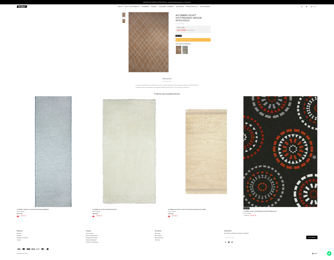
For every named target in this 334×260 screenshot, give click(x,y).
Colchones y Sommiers (166, 6)
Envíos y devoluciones (92, 235)
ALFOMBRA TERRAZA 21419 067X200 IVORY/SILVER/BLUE (33, 209)
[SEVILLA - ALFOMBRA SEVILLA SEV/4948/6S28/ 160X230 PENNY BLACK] (280, 151)
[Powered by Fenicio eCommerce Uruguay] (314, 253)
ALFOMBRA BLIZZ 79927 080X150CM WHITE (104, 209)
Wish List (157, 240)
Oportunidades (205, 6)
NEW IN (120, 6)
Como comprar (90, 233)
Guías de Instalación (91, 240)
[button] (20, 2)
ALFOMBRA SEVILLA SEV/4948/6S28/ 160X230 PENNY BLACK (260, 211)
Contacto (19, 235)
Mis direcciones (159, 237)
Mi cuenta (157, 233)
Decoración (180, 6)
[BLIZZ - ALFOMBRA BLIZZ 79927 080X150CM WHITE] (129, 151)
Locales (19, 240)
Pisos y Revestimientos (132, 6)
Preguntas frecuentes (91, 237)
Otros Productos (192, 6)
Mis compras (158, 235)
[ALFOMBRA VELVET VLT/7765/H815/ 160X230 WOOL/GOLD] (179, 49)
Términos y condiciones (92, 242)
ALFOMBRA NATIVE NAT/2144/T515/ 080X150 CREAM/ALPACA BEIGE (187, 209)
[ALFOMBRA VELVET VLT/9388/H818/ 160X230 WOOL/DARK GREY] (185, 49)
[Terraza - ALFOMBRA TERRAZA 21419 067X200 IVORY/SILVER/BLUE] (54, 151)
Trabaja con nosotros (22, 237)
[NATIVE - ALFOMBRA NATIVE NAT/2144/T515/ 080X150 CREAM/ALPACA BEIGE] (205, 151)
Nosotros (19, 233)
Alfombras (145, 6)
